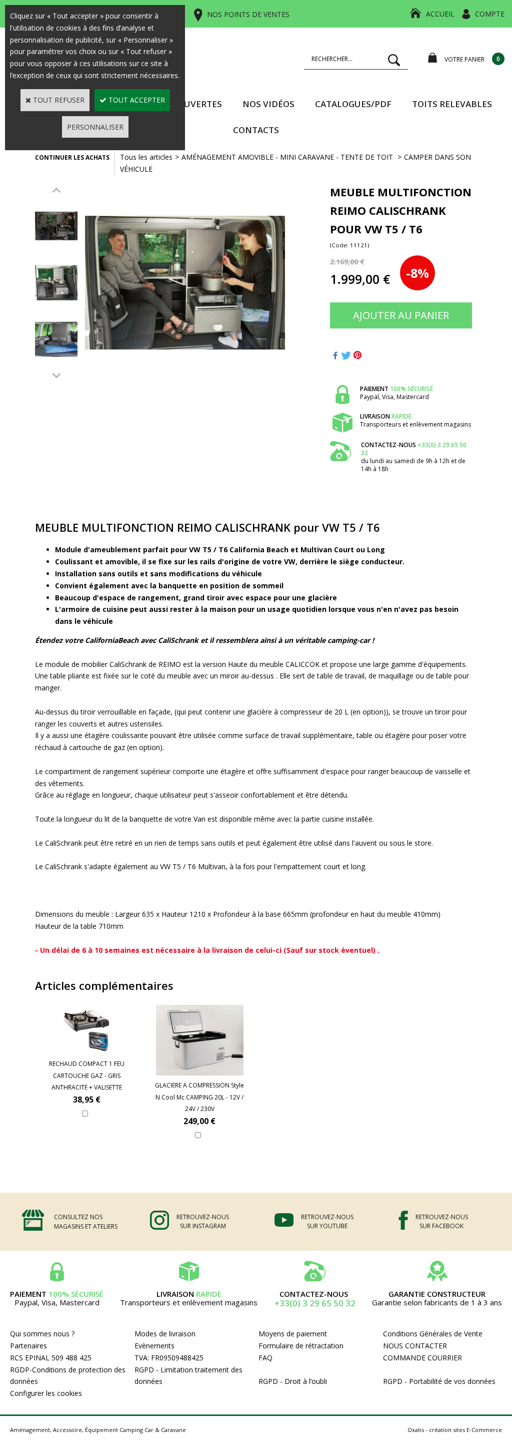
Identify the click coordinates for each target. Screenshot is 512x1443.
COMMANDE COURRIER (422, 1357)
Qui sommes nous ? (42, 1333)
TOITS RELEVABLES (452, 104)
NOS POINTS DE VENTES (248, 14)
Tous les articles (146, 157)
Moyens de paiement (292, 1333)
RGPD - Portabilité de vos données (439, 1381)
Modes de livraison (165, 1333)
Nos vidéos (268, 104)
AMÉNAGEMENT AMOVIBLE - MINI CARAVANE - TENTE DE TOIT (288, 157)
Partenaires (28, 1345)
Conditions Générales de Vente (432, 1333)
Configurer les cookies (46, 1393)
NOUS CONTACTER (415, 1345)
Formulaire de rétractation (301, 1345)
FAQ (265, 1357)
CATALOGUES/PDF (353, 104)
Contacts (256, 130)
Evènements (154, 1345)
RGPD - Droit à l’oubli (292, 1381)
